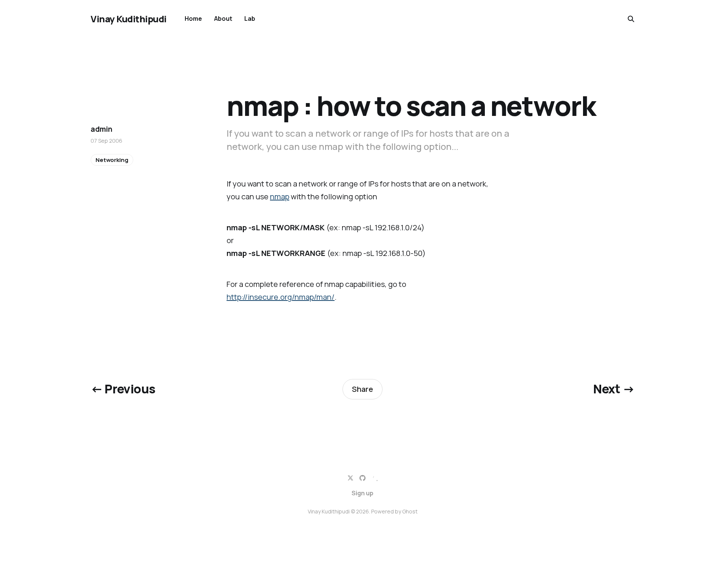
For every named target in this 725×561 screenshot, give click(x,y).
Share (362, 389)
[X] (350, 478)
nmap (279, 196)
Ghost (410, 511)
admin (102, 129)
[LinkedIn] (375, 478)
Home (193, 18)
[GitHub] (362, 478)
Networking (112, 160)
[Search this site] (631, 19)
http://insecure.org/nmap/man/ (281, 297)
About (223, 18)
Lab (249, 18)
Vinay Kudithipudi (129, 18)
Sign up (362, 493)
